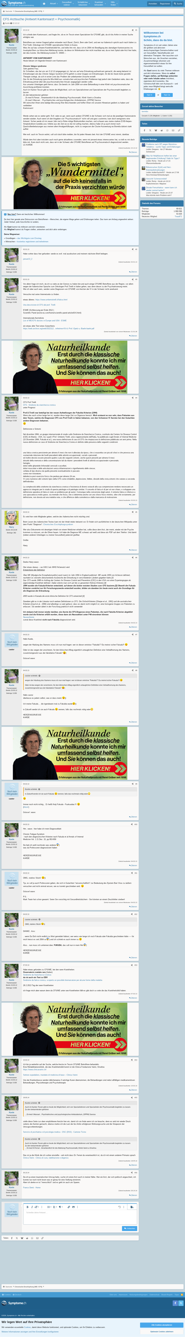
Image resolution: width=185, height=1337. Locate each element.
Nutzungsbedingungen (139, 1295)
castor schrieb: (31, 676)
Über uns (113, 1295)
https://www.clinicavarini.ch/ (34, 1069)
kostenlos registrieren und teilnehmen (32, 242)
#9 (136, 784)
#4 (136, 398)
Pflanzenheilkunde (153, 163)
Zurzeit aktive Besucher (152, 106)
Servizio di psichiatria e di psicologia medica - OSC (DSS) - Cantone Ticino (54, 1132)
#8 (136, 670)
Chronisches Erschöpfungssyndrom (58, 524)
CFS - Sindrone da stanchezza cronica (39, 405)
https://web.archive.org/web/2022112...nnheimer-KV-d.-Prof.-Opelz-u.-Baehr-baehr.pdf (58, 328)
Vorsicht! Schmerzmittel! (156, 179)
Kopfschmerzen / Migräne (156, 184)
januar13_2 (27, 259)
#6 (136, 557)
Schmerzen (150, 152)
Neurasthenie (28, 617)
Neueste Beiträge (149, 139)
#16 (136, 1172)
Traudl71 (178, 216)
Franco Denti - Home (31, 1187)
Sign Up (167, 95)
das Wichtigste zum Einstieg (29, 238)
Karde (7, 23)
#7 (136, 634)
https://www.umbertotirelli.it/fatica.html (51, 300)
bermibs (145, 112)
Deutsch (17, 1295)
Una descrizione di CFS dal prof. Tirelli (39, 305)
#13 (136, 965)
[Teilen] (132, 30)
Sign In (149, 95)
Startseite (44, 3)
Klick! (26, 807)
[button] (53, 3)
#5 (136, 512)
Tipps (177, 1295)
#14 (136, 1060)
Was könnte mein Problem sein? (159, 195)
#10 (136, 824)
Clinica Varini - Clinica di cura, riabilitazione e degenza (45, 1158)
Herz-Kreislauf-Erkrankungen (157, 175)
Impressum (123, 1295)
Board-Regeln (167, 1295)
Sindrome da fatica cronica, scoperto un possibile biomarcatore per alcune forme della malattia (62, 980)
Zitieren (134, 152)
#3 (136, 279)
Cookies (7, 1295)
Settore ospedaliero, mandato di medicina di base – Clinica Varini (50, 1075)
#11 (136, 873)
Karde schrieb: (31, 789)
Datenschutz (154, 1295)
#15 (136, 1097)
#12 (136, 914)
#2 (136, 249)
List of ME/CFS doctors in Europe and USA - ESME (45, 321)
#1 (136, 30)
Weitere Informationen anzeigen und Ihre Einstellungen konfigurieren (30, 1332)
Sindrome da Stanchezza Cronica (37, 975)
